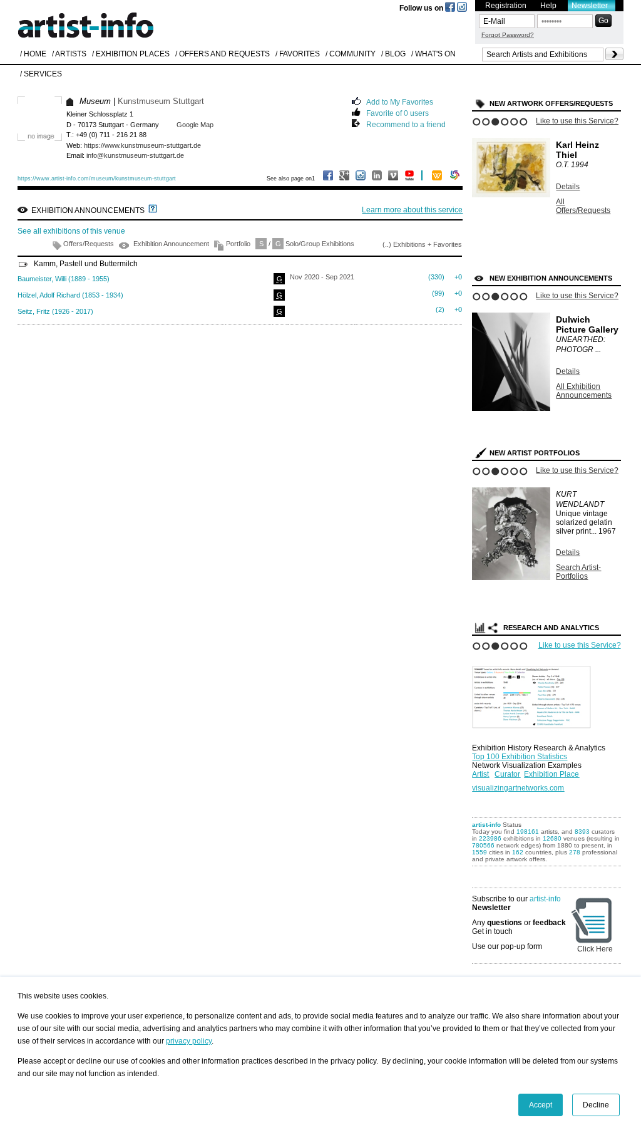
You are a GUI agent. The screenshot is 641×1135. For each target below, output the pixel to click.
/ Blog (393, 53)
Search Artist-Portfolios (578, 572)
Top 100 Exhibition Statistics (519, 756)
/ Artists (69, 53)
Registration (505, 5)
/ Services (41, 74)
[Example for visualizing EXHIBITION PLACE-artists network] (534, 694)
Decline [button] (596, 1105)
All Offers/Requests (583, 206)
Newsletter (590, 5)
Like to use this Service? (577, 121)
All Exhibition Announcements (584, 391)
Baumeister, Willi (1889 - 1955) (64, 278)
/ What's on (433, 53)
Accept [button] (540, 1105)
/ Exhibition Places (131, 53)
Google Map (195, 124)
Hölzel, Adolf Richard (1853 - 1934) (70, 295)
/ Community (351, 53)
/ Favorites (297, 53)
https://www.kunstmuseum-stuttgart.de (142, 145)
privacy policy (189, 1041)
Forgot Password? (507, 34)
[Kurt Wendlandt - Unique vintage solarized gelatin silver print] (511, 577)
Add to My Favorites (399, 101)
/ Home (33, 53)
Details (568, 186)
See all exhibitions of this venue (71, 231)
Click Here (595, 949)
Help (548, 5)
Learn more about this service (412, 209)
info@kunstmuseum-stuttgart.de (135, 155)
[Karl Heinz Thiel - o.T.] (511, 194)
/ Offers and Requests (222, 53)
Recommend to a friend (406, 123)
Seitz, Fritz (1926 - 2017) (55, 311)
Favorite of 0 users (397, 112)
